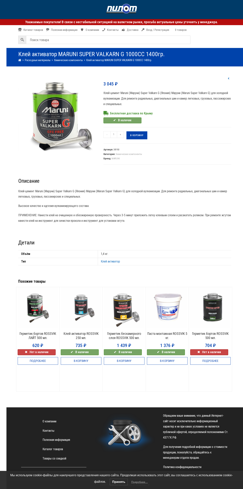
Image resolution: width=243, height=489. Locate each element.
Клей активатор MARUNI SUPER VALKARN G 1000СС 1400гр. (119, 60)
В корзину (137, 135)
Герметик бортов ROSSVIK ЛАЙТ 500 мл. (38, 336)
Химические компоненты (129, 154)
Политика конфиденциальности (182, 467)
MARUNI (116, 158)
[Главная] (19, 60)
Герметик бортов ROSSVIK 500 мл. (210, 336)
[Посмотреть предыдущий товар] (228, 78)
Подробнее (38, 360)
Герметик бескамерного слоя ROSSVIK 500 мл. (124, 336)
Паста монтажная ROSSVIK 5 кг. (167, 336)
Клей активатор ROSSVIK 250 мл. (81, 336)
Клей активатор (110, 261)
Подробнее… (139, 481)
